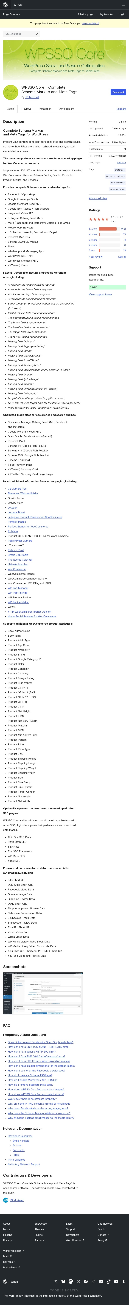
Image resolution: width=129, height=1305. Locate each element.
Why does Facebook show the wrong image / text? (38, 1108)
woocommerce (117, 189)
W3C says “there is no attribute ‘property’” (32, 1098)
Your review (96, 256)
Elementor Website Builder (23, 493)
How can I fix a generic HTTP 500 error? (32, 1051)
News (6, 1229)
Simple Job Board (18, 554)
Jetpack (12, 507)
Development (66, 108)
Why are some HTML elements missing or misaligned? (39, 1103)
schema (121, 176)
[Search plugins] (36, 34)
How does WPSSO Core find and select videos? (36, 1094)
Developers (72, 1234)
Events (102, 1229)
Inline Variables (16, 1159)
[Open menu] (124, 4)
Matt (7, 1256)
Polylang (13, 531)
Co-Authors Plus (17, 488)
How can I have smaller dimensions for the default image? (41, 1065)
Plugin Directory (11, 14)
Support (121, 108)
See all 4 (121, 162)
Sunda (14, 1281)
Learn (69, 1223)
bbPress (9, 1261)
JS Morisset (32, 97)
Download (118, 92)
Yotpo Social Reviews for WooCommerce (32, 616)
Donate (103, 1234)
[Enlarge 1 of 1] (78, 976)
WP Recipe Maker (18, 602)
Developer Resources (20, 1136)
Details (10, 108)
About (6, 1223)
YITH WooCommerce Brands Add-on (29, 611)
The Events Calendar (20, 559)
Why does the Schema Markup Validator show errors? (39, 1113)
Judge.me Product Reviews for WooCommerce (35, 517)
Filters (16, 1154)
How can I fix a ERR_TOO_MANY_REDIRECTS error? (38, 1046)
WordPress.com (14, 1250)
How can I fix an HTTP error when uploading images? (39, 1061)
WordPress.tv (75, 1240)
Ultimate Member (18, 564)
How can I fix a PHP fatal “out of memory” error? (36, 1056)
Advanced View (98, 198)
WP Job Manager (18, 588)
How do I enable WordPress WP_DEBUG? (32, 1080)
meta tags (120, 170)
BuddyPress (11, 1267)
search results (118, 182)
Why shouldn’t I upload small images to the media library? (41, 1117)
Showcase (41, 1223)
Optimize (110, 176)
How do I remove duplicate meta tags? (30, 1084)
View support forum (100, 294)
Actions (17, 1145)
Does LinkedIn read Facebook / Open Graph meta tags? (40, 1042)
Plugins (39, 1234)
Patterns (40, 1240)
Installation (45, 108)
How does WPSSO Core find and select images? (36, 1089)
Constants (19, 1150)
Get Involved (105, 1223)
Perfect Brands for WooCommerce (28, 526)
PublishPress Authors (20, 540)
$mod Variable (21, 1140)
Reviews (26, 108)
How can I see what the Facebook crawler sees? (36, 1070)
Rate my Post (16, 550)
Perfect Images (17, 521)
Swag (102, 1240)
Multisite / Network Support (24, 1164)
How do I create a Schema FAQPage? (30, 1075)
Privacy (7, 1240)
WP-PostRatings (17, 592)
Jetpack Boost (16, 512)
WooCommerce (17, 569)
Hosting (7, 1234)
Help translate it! (90, 23)
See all (122, 256)
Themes (39, 1229)
